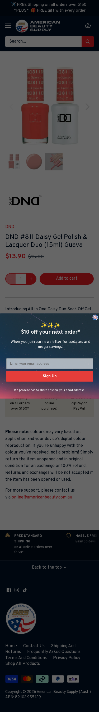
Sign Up (49, 376)
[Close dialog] (95, 317)
